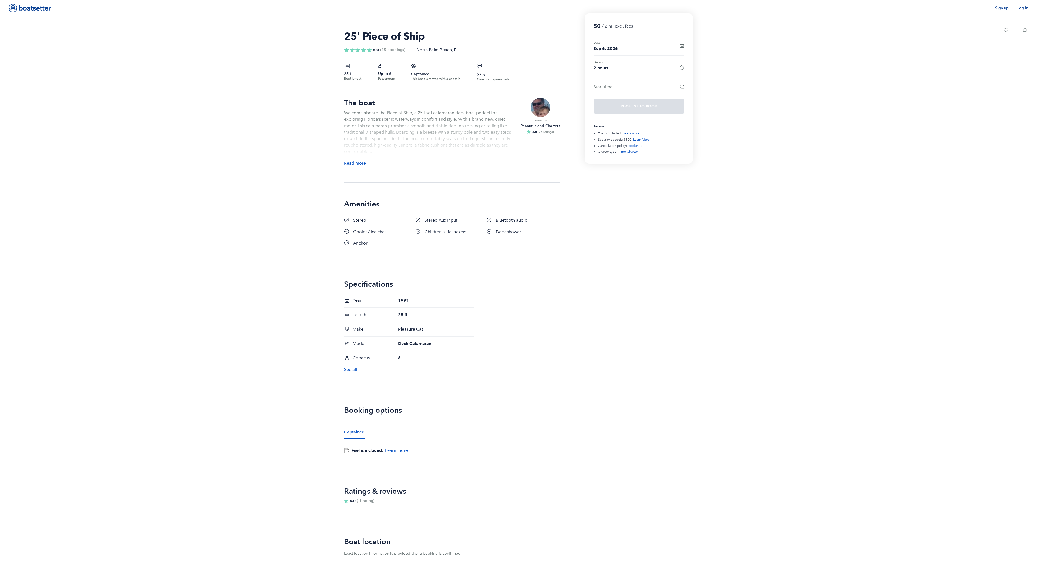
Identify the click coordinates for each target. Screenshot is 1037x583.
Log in (1022, 8)
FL (456, 49)
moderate (635, 146)
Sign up (1002, 8)
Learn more (396, 450)
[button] (1006, 29)
